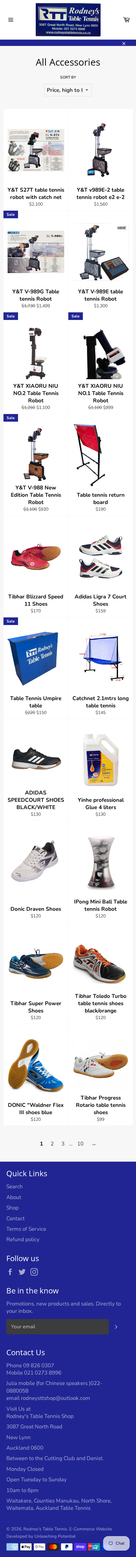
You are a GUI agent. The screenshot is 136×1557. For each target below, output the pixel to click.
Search (14, 1186)
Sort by (68, 77)
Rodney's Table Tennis (45, 1529)
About (13, 1197)
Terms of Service (26, 1229)
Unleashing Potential (55, 1536)
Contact (15, 1218)
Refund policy (23, 1239)
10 (80, 1143)
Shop (12, 1207)
